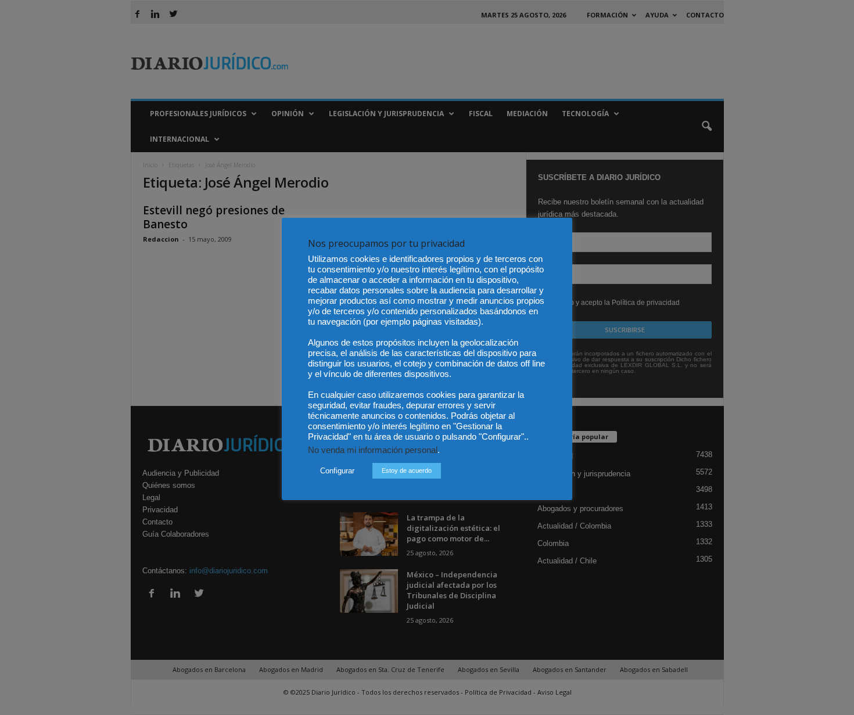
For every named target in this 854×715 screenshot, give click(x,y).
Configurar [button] (337, 470)
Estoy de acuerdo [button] (407, 470)
